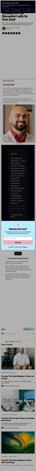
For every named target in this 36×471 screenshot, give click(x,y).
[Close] (33, 222)
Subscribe (18, 242)
